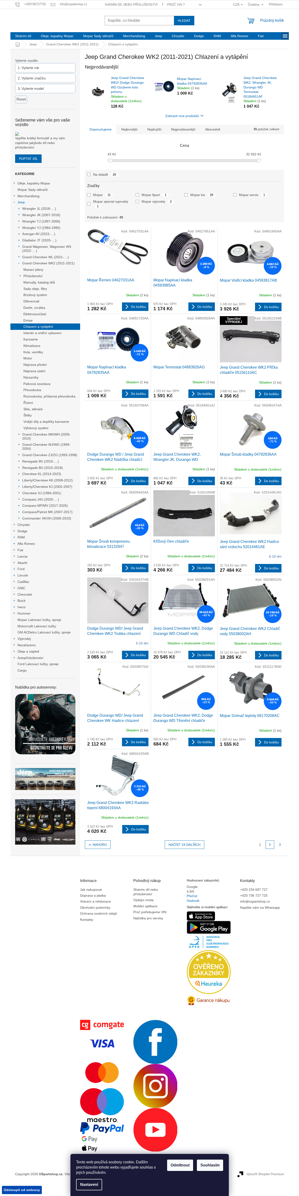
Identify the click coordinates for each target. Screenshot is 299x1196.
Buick (21, 600)
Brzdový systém (35, 295)
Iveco (21, 607)
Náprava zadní (34, 371)
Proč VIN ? (176, 4)
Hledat (184, 20)
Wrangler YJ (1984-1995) (41, 228)
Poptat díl (28, 159)
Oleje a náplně (28, 651)
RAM (21, 537)
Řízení (28, 403)
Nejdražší (154, 129)
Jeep (21, 202)
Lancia (22, 556)
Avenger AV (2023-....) (38, 234)
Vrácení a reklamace (95, 901)
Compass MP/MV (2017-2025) (45, 505)
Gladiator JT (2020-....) (39, 240)
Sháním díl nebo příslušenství (131, 4)
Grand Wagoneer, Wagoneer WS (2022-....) (46, 249)
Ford (21, 569)
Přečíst (192, 896)
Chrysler (23, 525)
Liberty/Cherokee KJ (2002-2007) (47, 487)
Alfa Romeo (26, 544)
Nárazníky (31, 377)
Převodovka (32, 390)
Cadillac (23, 582)
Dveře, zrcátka (34, 308)
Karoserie (30, 339)
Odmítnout (180, 1165)
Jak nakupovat (91, 889)
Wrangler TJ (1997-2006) (41, 221)
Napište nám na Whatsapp (260, 907)
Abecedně (212, 129)
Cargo (22, 670)
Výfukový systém (35, 428)
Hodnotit (193, 901)
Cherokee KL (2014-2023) (41, 474)
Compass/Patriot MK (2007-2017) (47, 512)
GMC (21, 588)
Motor (27, 358)
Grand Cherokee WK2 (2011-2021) (48, 263)
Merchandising (28, 196)
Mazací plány (33, 269)
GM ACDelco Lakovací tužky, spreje (44, 632)
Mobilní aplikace (145, 906)
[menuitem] (23, 36)
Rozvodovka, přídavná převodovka (49, 396)
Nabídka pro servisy (148, 918)
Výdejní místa (143, 900)
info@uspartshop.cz (255, 901)
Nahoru (100, 845)
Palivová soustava (36, 384)
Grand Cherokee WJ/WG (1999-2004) (46, 446)
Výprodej (24, 639)
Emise (28, 320)
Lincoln (22, 575)
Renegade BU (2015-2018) (42, 468)
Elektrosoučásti (34, 314)
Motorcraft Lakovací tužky (36, 626)
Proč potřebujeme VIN (149, 912)
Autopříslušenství (30, 658)
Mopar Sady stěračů (32, 190)
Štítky (27, 415)
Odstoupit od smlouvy (22, 1190)
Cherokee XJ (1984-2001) (41, 493)
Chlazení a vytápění (38, 326)
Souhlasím (210, 1165)
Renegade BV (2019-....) (40, 461)
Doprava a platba (93, 895)
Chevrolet (24, 594)
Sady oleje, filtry (35, 289)
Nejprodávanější (183, 129)
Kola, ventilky (33, 352)
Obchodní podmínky (95, 907)
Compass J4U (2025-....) (40, 499)
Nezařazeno (26, 645)
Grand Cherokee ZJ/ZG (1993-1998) (49, 455)
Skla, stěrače (33, 409)
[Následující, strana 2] (270, 844)
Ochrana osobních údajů (98, 913)
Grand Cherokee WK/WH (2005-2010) (46, 436)
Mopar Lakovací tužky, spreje (39, 620)
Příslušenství (33, 276)
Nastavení (89, 1185)
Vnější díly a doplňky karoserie (46, 421)
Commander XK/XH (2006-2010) (46, 518)
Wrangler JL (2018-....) (39, 208)
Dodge (22, 531)
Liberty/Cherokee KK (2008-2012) (47, 480)
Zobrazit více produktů (182, 116)
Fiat (20, 550)
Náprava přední (35, 365)
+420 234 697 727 (254, 889)
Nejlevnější (129, 129)
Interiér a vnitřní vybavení (42, 333)
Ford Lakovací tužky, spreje (38, 664)
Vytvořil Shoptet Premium (265, 1174)
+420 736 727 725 (254, 895)
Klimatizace (31, 346)
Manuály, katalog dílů (39, 282)
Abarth (22, 563)
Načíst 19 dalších (184, 845)
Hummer (23, 613)
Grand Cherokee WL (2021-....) (45, 257)
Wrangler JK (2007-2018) (41, 215)
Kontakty (86, 919)
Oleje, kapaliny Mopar (33, 183)
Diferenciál (31, 301)
